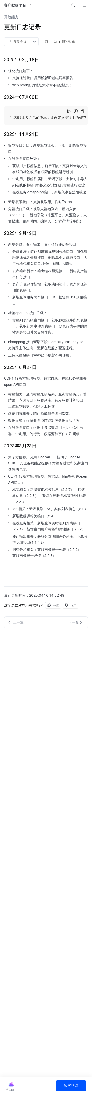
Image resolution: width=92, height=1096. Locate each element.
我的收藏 (68, 41)
